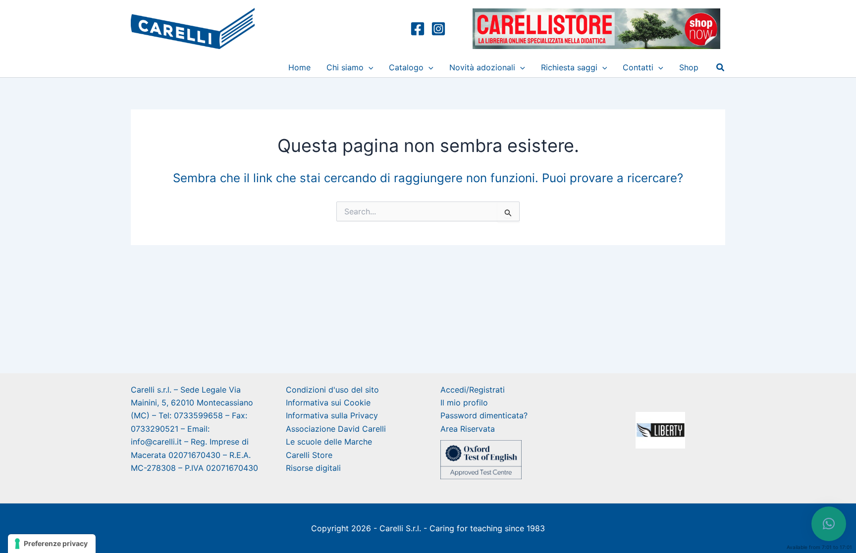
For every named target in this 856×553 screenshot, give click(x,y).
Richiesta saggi (569, 67)
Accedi (453, 390)
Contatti (638, 67)
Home (299, 67)
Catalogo (406, 67)
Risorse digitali (313, 468)
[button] (369, 67)
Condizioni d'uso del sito (332, 390)
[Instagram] (438, 28)
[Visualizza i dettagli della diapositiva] (660, 430)
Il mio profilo (464, 402)
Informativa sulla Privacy (332, 415)
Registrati (487, 390)
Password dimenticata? (484, 415)
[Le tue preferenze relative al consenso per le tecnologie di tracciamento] (52, 543)
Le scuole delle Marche (329, 442)
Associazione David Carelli (336, 429)
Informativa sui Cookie (328, 402)
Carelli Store (309, 455)
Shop (688, 67)
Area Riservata (467, 429)
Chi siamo (345, 67)
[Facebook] (417, 28)
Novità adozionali (482, 67)
